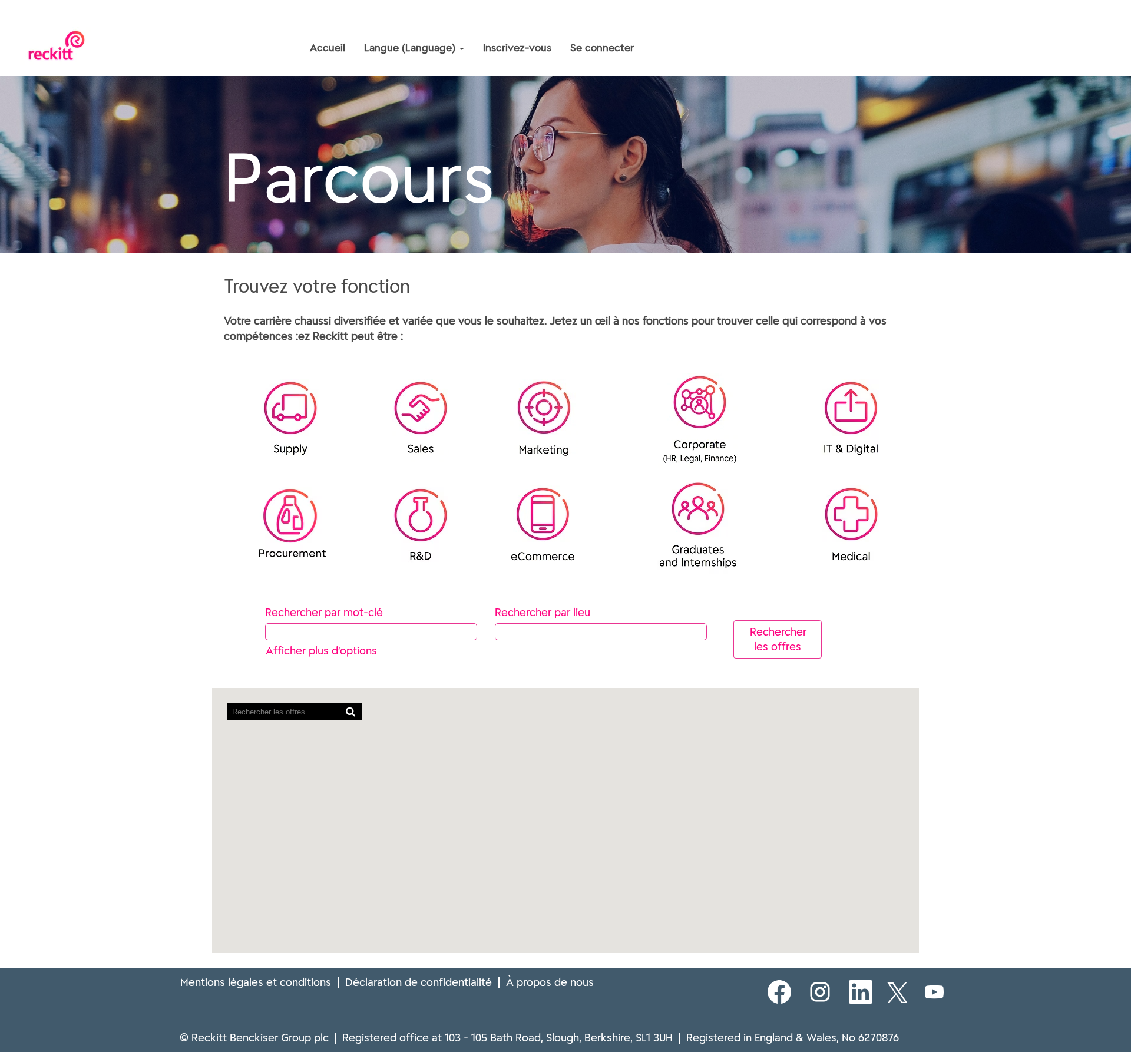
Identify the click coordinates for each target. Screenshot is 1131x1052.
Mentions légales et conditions (255, 982)
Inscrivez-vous (517, 47)
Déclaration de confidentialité (418, 982)
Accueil (327, 47)
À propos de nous (550, 982)
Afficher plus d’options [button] (321, 650)
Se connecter (602, 47)
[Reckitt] (221, 22)
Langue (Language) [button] (411, 47)
